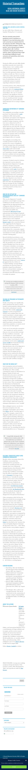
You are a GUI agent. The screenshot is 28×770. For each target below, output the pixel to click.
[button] (26, 760)
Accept (14, 766)
